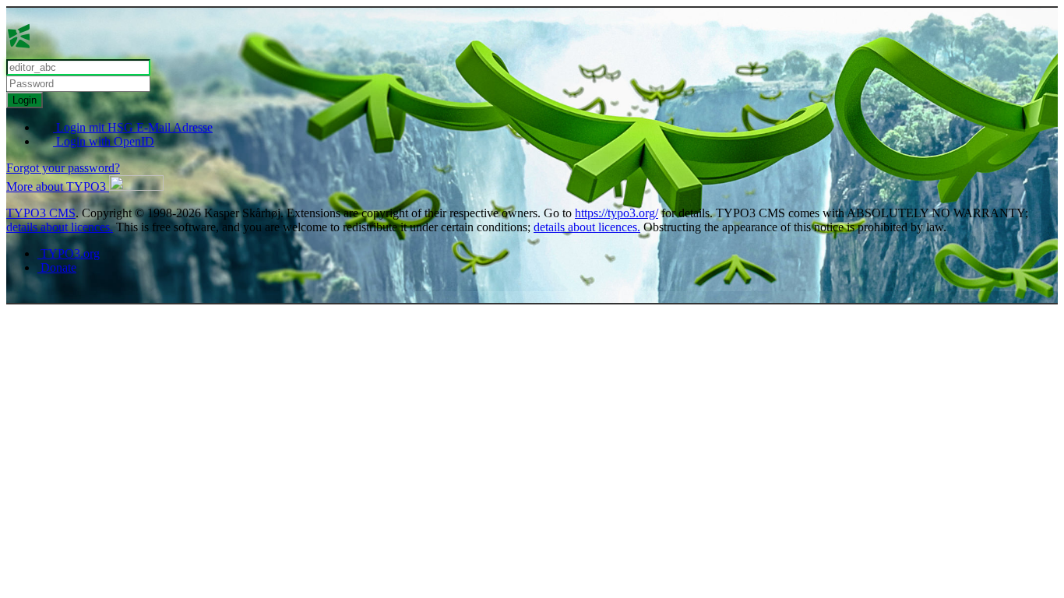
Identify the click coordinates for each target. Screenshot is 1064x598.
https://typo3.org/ (616, 213)
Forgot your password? (63, 167)
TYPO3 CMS (41, 213)
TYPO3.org (68, 253)
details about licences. (59, 227)
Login (24, 100)
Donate (56, 267)
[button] (85, 186)
